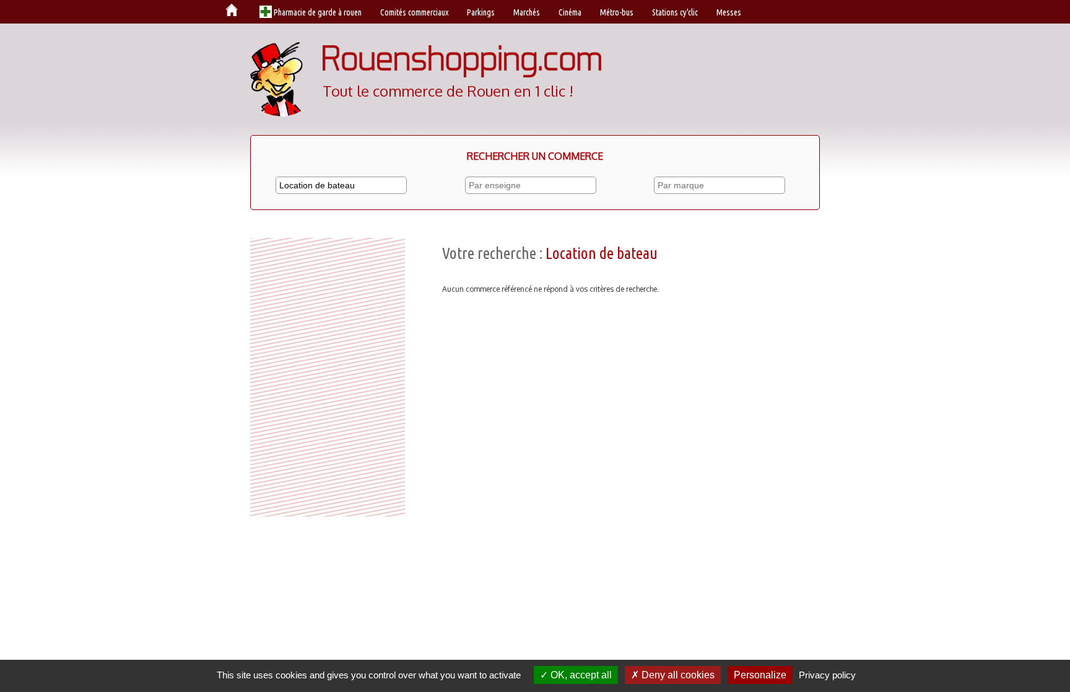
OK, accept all (580, 675)
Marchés (526, 12)
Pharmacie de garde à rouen (318, 12)
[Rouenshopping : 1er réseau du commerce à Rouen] (462, 74)
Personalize (760, 675)
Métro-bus (616, 12)
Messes (728, 12)
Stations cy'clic (675, 12)
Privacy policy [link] (827, 675)
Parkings (481, 12)
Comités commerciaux (414, 12)
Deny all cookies (677, 675)
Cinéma (570, 12)
